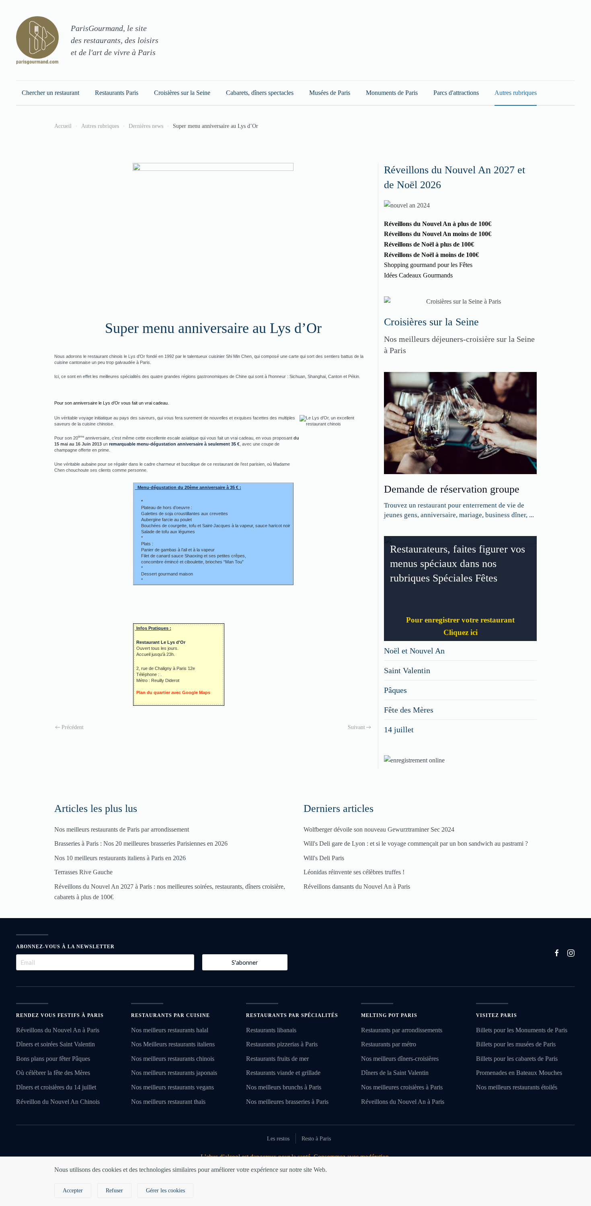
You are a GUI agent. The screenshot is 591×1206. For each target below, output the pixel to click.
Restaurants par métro (388, 1044)
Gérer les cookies (165, 1191)
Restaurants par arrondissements (401, 1030)
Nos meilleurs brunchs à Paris (283, 1087)
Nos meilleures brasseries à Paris (287, 1101)
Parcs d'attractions (456, 92)
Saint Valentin (407, 670)
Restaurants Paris (116, 92)
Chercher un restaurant (50, 92)
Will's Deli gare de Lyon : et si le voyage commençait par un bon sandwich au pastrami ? (416, 843)
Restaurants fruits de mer (277, 1058)
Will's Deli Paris (324, 858)
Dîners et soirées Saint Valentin (55, 1044)
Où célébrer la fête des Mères (53, 1072)
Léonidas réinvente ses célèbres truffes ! (354, 872)
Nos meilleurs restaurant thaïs (168, 1101)
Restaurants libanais (271, 1030)
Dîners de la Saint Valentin (395, 1072)
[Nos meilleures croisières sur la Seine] (460, 301)
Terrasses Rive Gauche (83, 872)
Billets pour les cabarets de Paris (517, 1058)
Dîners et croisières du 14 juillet (56, 1087)
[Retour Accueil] (37, 40)
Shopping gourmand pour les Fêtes (428, 264)
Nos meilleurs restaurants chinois (172, 1058)
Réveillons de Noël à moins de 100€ (431, 254)
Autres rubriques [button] (516, 92)
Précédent (73, 727)
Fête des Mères (408, 709)
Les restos (278, 1139)
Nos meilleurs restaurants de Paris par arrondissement (121, 829)
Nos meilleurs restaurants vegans (172, 1087)
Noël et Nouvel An (414, 650)
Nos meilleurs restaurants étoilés (516, 1087)
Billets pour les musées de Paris (516, 1044)
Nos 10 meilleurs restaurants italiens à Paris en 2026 (120, 858)
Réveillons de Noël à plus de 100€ (429, 244)
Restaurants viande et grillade (283, 1072)
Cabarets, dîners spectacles (259, 92)
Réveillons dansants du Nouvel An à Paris (357, 886)
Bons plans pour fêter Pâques (53, 1058)
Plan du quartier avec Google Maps (173, 692)
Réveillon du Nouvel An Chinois (58, 1101)
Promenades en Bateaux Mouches (519, 1072)
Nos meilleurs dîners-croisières (400, 1058)
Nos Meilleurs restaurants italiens (173, 1044)
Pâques (395, 690)
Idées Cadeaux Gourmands (418, 275)
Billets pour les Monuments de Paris (521, 1030)
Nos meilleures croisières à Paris (402, 1087)
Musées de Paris (329, 92)
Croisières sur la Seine (182, 92)
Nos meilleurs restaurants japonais (174, 1072)
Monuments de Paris (392, 92)
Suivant (356, 727)
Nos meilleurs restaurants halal (169, 1030)
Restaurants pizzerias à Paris (282, 1044)
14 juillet (399, 729)
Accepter (73, 1191)
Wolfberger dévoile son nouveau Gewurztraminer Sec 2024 (379, 829)
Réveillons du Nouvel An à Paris (57, 1030)
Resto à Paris (316, 1139)
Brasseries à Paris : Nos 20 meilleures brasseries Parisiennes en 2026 (141, 843)
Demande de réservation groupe (451, 489)
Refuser (114, 1191)
